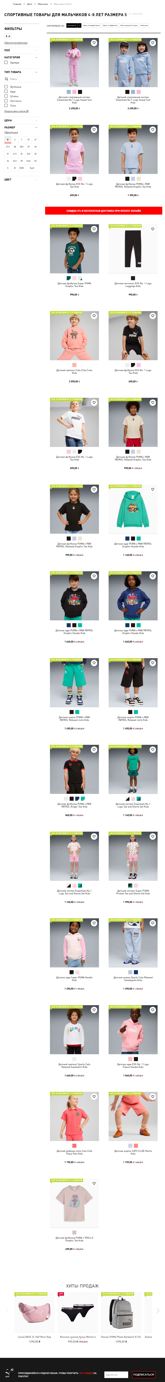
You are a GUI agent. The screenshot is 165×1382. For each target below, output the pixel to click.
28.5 (21, 147)
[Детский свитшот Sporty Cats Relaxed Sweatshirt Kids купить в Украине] (74, 1029)
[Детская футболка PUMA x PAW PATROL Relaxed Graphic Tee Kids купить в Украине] (133, 149)
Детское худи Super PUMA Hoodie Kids (74, 978)
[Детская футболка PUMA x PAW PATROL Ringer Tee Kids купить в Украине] (74, 769)
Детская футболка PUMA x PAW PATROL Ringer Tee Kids (74, 805)
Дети (29, 4)
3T (29, 140)
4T (35, 140)
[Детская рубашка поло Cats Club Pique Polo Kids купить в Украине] (74, 1116)
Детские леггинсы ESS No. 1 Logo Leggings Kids (133, 284)
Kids (28, 161)
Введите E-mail (111, 1375)
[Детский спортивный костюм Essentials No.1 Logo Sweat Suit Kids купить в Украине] (74, 62)
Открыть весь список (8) (16, 111)
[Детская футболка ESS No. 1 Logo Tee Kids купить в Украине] (74, 149)
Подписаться (143, 1374)
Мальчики (43, 4)
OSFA (21, 168)
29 (28, 147)
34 (8, 161)
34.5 (14, 161)
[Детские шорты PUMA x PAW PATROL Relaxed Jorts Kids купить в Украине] (74, 682)
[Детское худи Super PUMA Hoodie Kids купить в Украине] (74, 942)
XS (35, 161)
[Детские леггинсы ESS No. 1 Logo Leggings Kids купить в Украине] (133, 248)
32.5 (28, 154)
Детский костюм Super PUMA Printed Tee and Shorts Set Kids (133, 892)
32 (22, 154)
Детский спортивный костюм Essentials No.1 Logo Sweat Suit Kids (74, 100)
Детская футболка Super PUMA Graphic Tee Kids (74, 284)
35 (22, 161)
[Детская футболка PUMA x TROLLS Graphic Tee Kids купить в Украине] (74, 1203)
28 (15, 147)
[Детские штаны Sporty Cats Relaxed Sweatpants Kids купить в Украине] (133, 942)
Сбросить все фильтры (16, 42)
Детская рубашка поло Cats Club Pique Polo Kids (74, 1152)
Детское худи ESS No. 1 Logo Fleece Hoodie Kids (133, 1065)
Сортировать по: (56, 26)
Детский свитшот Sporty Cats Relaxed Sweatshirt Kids (74, 1065)
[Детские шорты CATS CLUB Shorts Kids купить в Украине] (133, 1116)
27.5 (8, 147)
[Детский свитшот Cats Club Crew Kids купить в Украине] (74, 335)
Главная (17, 4)
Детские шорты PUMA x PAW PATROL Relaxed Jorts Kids (74, 718)
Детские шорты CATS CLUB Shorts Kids (133, 1152)
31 (8, 154)
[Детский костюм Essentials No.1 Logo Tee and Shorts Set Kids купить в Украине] (133, 769)
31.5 (14, 154)
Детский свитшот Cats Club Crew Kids (74, 371)
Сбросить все (11, 132)
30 (35, 147)
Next (158, 1311)
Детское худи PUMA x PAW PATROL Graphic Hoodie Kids (133, 545)
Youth (32, 168)
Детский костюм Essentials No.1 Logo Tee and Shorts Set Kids (133, 805)
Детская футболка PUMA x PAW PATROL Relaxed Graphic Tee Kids (133, 185)
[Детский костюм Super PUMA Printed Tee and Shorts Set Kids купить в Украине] (133, 856)
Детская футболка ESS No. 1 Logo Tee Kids (74, 185)
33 (35, 154)
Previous (7, 1311)
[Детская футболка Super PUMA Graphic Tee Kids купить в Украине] (74, 248)
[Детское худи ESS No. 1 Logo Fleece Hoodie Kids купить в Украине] (133, 1029)
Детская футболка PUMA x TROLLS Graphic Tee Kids (74, 1239)
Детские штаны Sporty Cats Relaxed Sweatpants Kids (132, 978)
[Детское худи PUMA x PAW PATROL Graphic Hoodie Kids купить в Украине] (133, 509)
